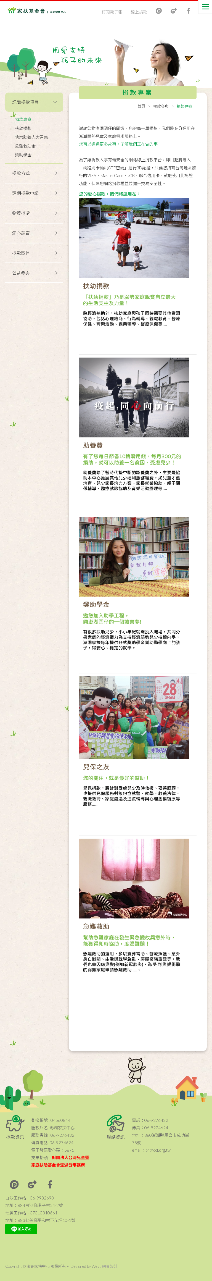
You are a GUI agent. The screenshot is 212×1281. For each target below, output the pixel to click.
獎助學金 (23, 154)
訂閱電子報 (112, 11)
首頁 (141, 106)
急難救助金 (25, 145)
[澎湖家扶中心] (30, 11)
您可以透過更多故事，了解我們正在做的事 (118, 143)
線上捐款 (139, 11)
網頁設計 (110, 1266)
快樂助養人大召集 (31, 137)
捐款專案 (23, 119)
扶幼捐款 (23, 128)
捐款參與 (161, 106)
